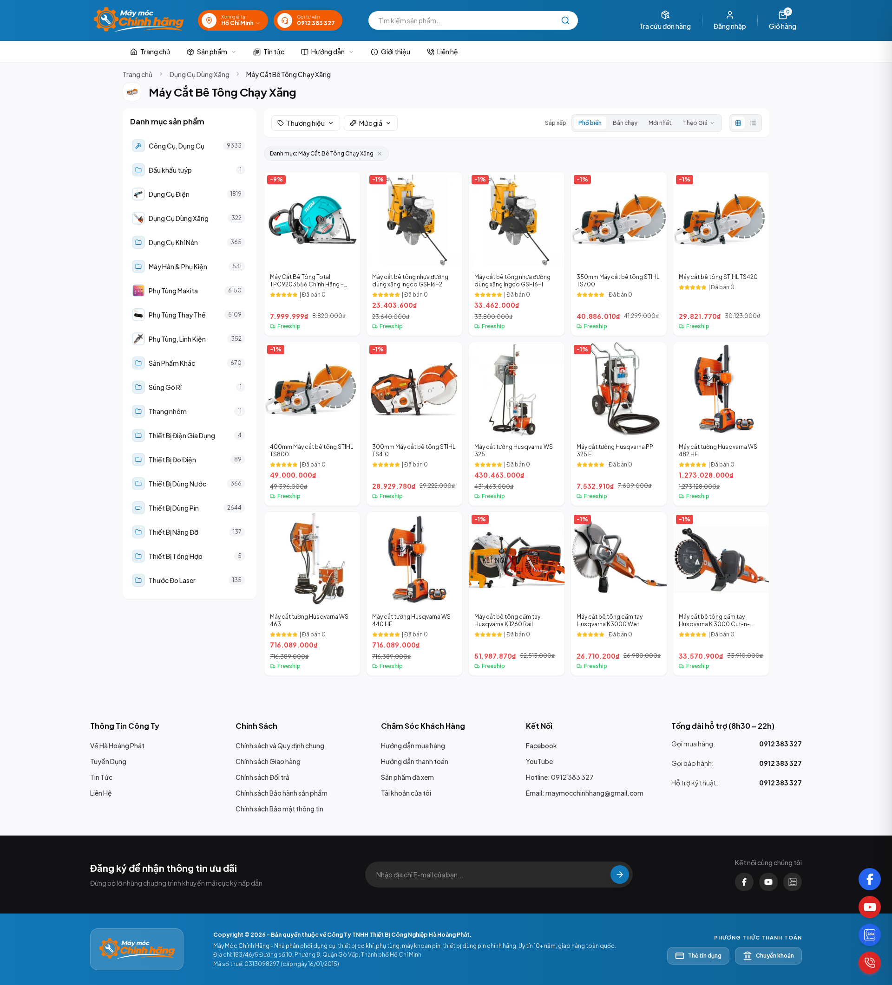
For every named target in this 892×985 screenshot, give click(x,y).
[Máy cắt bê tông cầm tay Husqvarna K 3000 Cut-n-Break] (721, 593)
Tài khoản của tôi (406, 793)
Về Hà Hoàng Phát (117, 745)
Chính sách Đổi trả (262, 777)
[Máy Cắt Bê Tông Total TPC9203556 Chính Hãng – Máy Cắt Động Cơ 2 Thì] (312, 254)
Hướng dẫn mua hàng (413, 745)
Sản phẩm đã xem (407, 777)
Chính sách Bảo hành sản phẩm (282, 793)
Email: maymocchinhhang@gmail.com (584, 793)
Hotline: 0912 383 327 (560, 777)
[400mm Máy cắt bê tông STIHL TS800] (312, 423)
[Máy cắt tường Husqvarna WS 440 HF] (414, 593)
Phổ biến (590, 122)
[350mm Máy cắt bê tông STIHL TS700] (619, 254)
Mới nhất (660, 122)
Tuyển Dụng (108, 761)
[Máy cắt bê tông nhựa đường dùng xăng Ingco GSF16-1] (516, 254)
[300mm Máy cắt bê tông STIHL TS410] (414, 423)
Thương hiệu (306, 123)
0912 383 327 (780, 743)
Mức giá (370, 123)
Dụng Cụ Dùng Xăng (200, 74)
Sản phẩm (212, 51)
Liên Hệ (101, 793)
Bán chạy (625, 122)
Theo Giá (695, 122)
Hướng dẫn (328, 51)
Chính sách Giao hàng (268, 761)
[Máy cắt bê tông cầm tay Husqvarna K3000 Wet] (619, 593)
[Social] (870, 879)
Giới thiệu (395, 51)
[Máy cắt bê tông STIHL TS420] (721, 254)
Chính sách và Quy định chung (280, 745)
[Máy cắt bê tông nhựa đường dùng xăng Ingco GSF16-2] (414, 254)
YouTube (539, 761)
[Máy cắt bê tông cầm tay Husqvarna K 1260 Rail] (516, 593)
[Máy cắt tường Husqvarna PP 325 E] (619, 423)
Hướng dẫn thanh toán (414, 761)
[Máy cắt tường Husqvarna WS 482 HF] (721, 423)
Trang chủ (155, 51)
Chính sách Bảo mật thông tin (279, 808)
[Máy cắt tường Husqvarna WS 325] (516, 423)
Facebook (541, 745)
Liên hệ (447, 51)
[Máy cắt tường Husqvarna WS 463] (312, 593)
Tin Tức (101, 777)
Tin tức (273, 51)
